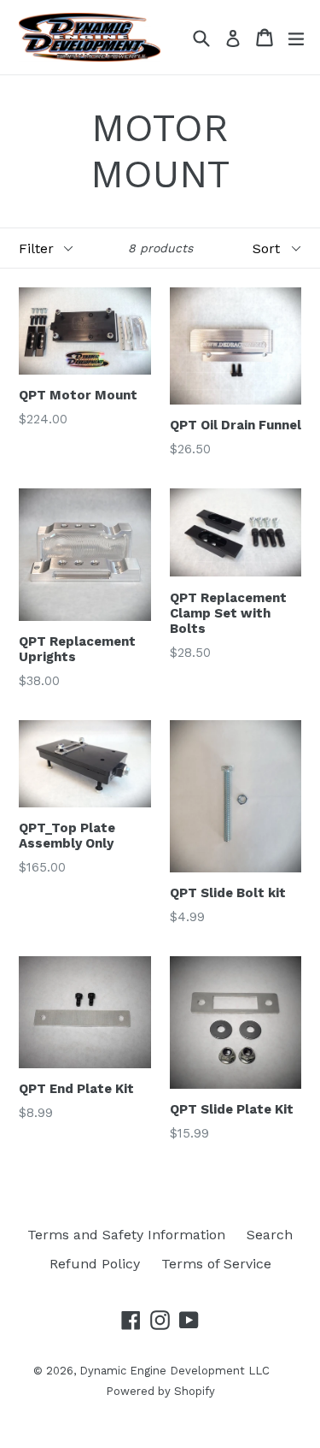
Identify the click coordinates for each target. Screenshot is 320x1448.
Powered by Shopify (160, 1391)
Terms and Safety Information (126, 1234)
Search (270, 1234)
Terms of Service (216, 1264)
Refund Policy (94, 1264)
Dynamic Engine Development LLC (174, 1370)
